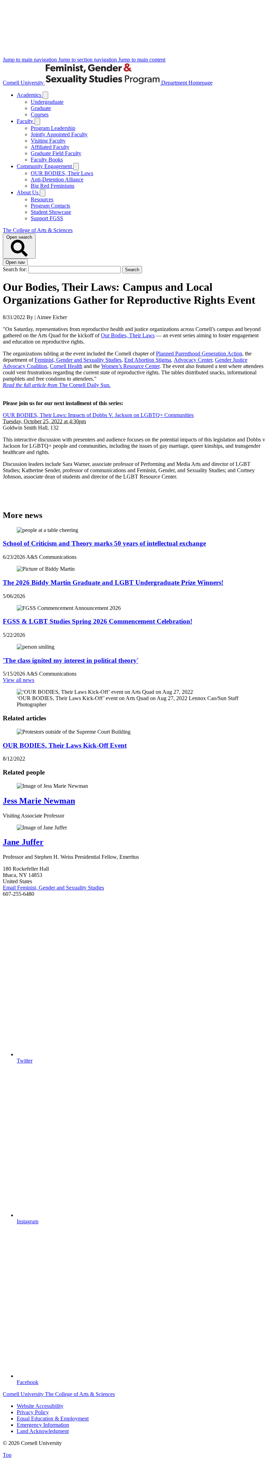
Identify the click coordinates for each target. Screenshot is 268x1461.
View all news (18, 680)
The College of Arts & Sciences (38, 230)
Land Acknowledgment (43, 1431)
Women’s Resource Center (130, 366)
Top (7, 1455)
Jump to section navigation (88, 60)
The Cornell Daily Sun (57, 385)
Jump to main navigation (30, 60)
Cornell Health (66, 366)
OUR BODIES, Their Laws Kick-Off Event (65, 745)
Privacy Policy (33, 1412)
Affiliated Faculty (50, 147)
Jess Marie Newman (39, 800)
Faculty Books (47, 160)
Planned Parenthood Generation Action (199, 354)
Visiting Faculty (48, 141)
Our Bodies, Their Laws (128, 335)
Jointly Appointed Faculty (59, 134)
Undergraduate (47, 102)
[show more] (45, 95)
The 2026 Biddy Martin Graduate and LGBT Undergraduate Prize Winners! (113, 582)
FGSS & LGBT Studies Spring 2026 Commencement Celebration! (97, 621)
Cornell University (24, 83)
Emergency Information (43, 1425)
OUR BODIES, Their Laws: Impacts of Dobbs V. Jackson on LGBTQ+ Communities (98, 415)
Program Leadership (53, 128)
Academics (30, 95)
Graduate (41, 108)
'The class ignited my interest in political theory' (71, 660)
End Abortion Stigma (147, 360)
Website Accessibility (40, 1406)
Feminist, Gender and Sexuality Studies (78, 360)
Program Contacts (50, 206)
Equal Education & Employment (53, 1419)
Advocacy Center (193, 360)
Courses (40, 114)
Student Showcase (51, 212)
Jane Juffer (23, 842)
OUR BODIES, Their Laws (62, 173)
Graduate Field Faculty (56, 153)
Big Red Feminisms (52, 186)
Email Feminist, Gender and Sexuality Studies (53, 888)
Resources (42, 199)
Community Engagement (45, 166)
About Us (28, 192)
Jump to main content (141, 60)
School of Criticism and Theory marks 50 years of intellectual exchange (104, 543)
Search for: (15, 269)
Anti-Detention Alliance (57, 179)
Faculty (26, 121)
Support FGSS (47, 218)
